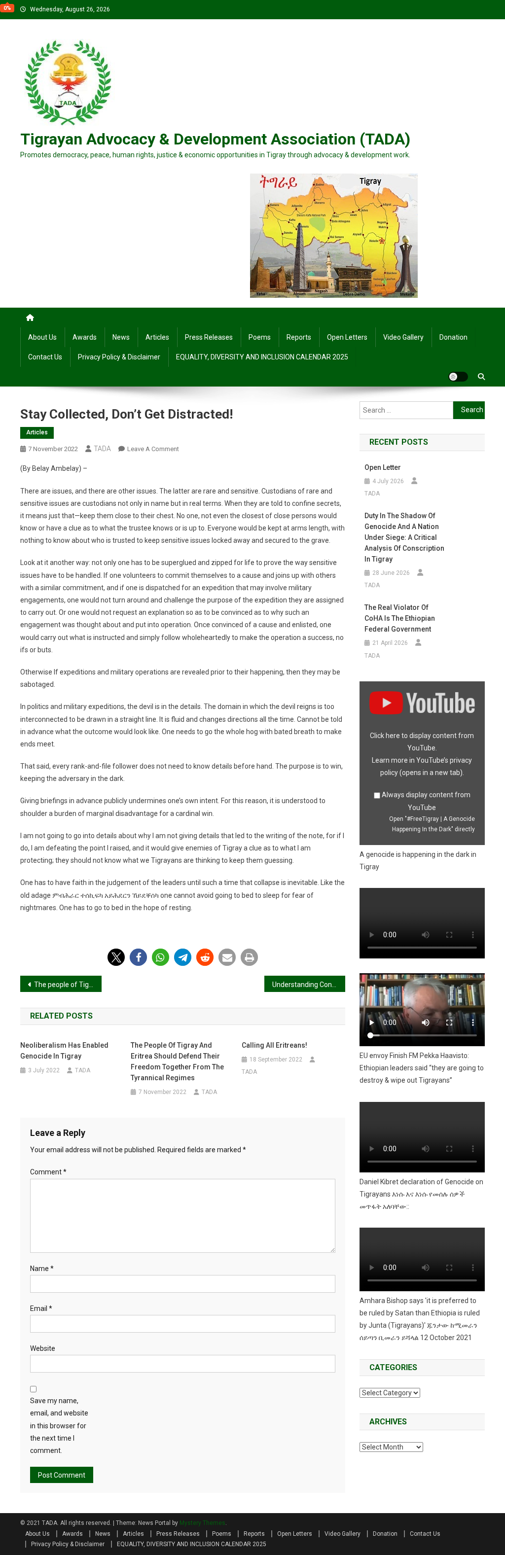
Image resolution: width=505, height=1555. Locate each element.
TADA (102, 449)
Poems (260, 337)
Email (41, 1308)
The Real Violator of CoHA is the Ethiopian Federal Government (399, 618)
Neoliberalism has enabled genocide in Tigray (64, 1050)
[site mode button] (458, 377)
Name (42, 1268)
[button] (116, 957)
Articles (157, 337)
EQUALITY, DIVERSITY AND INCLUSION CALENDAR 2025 (262, 357)
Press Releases (209, 337)
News (121, 337)
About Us (42, 337)
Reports (299, 337)
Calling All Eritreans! (274, 1045)
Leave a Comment (153, 449)
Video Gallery (403, 337)
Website (42, 1348)
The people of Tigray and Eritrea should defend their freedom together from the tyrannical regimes (68, 985)
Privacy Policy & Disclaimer (119, 357)
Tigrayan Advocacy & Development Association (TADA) (215, 139)
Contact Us (45, 357)
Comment (48, 1172)
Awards (84, 337)
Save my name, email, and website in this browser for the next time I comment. (59, 1425)
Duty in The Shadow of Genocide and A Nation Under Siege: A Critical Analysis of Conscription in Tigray (404, 537)
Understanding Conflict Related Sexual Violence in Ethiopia (309, 985)
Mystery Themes (202, 1523)
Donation (453, 337)
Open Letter (382, 467)
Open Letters (347, 337)
